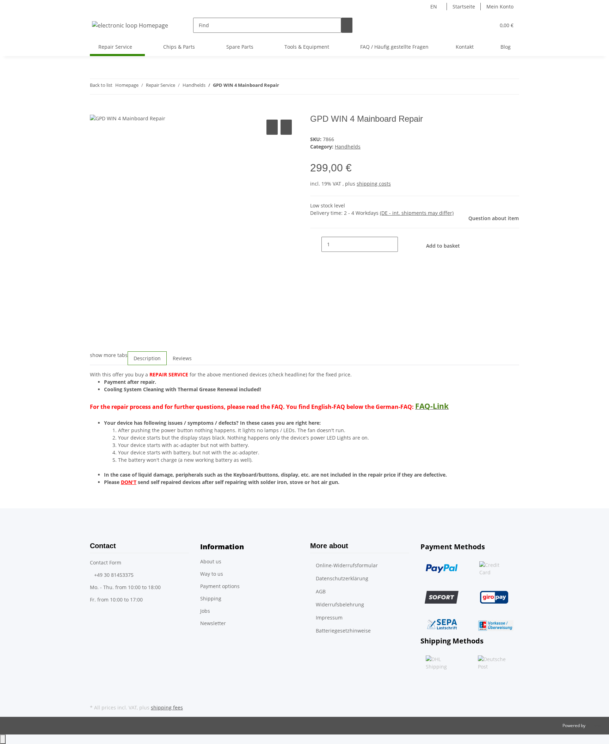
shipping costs (374, 183)
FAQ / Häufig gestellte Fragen (394, 46)
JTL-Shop (594, 725)
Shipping (210, 598)
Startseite (464, 6)
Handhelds (348, 146)
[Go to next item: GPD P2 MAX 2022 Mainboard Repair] (297, 86)
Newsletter (213, 623)
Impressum (329, 617)
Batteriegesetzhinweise (343, 630)
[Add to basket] (95, 110)
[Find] (346, 25)
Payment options (220, 586)
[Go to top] (3, 739)
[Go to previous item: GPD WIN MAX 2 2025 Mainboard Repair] (284, 86)
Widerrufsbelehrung (340, 604)
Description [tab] (147, 358)
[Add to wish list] (286, 127)
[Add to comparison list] (272, 127)
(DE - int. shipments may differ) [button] (417, 213)
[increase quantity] (403, 244)
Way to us (211, 573)
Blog (505, 46)
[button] (475, 25)
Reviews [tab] (182, 358)
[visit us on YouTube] (95, 694)
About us (210, 561)
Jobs (205, 610)
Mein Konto (499, 6)
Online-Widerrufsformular (347, 565)
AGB (321, 591)
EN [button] (434, 6)
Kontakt (465, 46)
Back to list (101, 85)
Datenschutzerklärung (342, 578)
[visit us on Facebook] (95, 686)
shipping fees (167, 707)
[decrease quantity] (315, 244)
